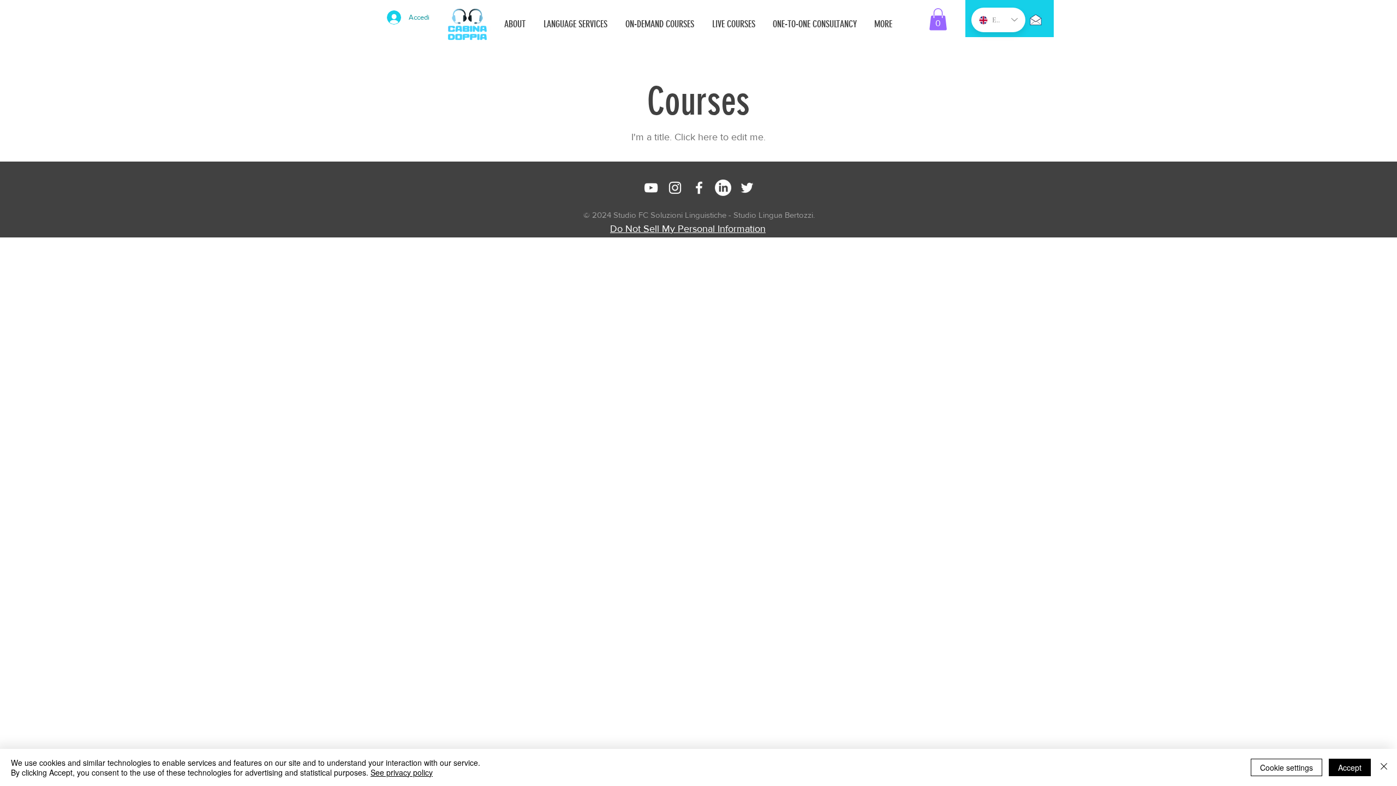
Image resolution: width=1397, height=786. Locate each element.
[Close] (1383, 767)
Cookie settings (1286, 767)
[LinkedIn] (723, 188)
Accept (1350, 767)
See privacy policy (402, 772)
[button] (938, 19)
